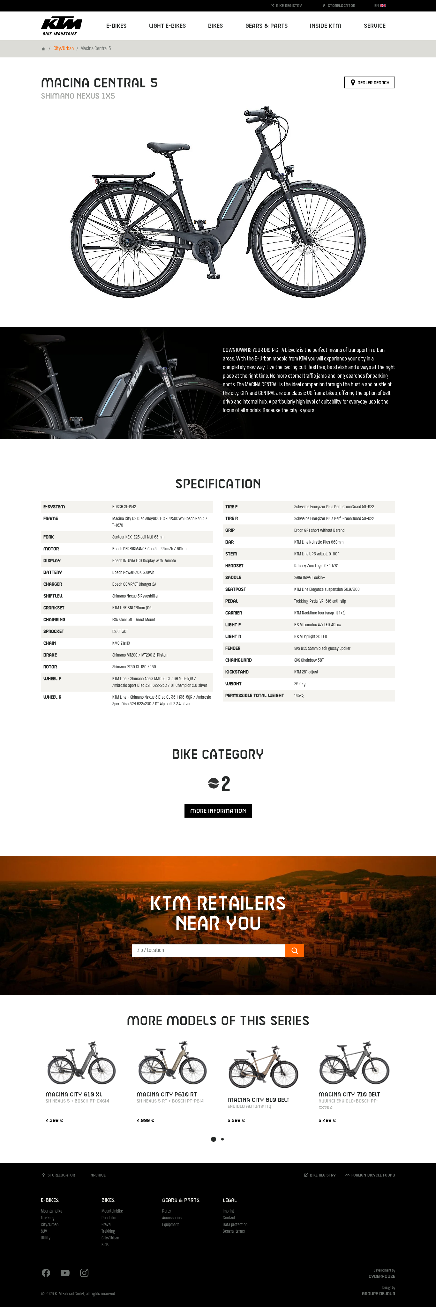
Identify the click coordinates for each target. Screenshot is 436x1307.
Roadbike (108, 1218)
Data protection (235, 1224)
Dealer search (372, 83)
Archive (97, 1175)
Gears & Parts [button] (266, 26)
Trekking (47, 1218)
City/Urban (64, 48)
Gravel (106, 1224)
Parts (166, 1211)
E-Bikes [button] (116, 26)
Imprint (228, 1211)
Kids (105, 1245)
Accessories (172, 1218)
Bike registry (288, 5)
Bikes (108, 1201)
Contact (229, 1218)
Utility (45, 1238)
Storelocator (341, 5)
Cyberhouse (382, 1277)
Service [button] (375, 26)
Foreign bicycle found (372, 1175)
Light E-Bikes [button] (167, 26)
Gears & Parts (180, 1201)
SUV (44, 1231)
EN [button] (377, 5)
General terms (234, 1231)
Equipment (170, 1224)
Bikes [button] (215, 26)
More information (218, 811)
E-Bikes (50, 1201)
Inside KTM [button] (326, 26)
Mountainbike (51, 1211)
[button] (213, 1139)
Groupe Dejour (378, 1294)
